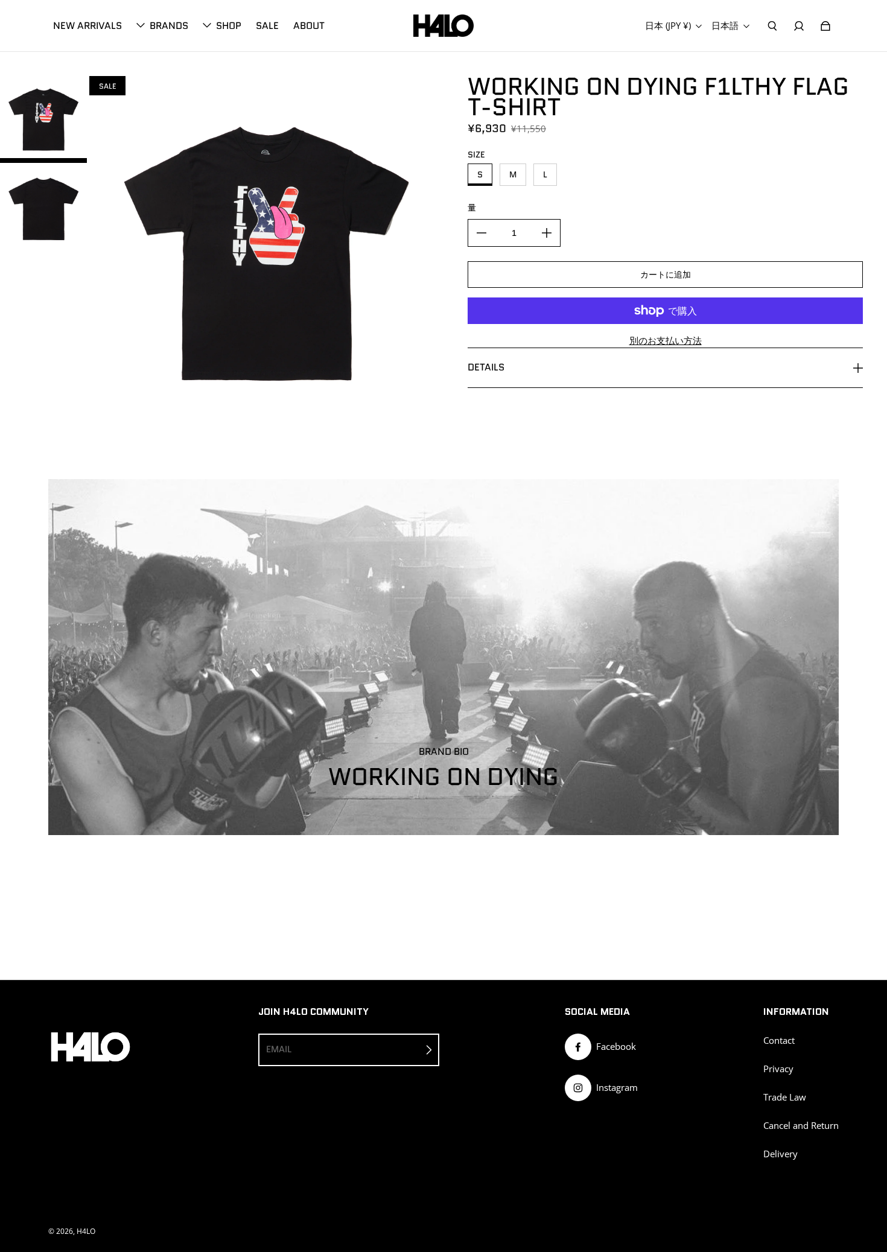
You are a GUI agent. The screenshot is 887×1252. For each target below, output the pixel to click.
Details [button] (486, 367)
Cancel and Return (801, 1125)
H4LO (86, 1231)
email (278, 1049)
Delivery (780, 1154)
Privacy (778, 1069)
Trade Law (784, 1097)
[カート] (825, 26)
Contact (779, 1040)
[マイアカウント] (799, 26)
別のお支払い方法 (665, 340)
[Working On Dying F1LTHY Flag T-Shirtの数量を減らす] (481, 233)
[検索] (772, 26)
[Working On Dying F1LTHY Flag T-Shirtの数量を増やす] (546, 233)
